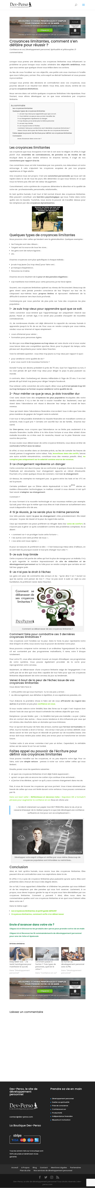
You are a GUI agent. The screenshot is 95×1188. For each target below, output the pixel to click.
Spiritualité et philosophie (62, 49)
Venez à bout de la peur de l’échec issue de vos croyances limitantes (43, 130)
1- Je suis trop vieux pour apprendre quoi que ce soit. (37, 114)
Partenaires (75, 1167)
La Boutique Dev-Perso (25, 1125)
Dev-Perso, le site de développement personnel (23, 1091)
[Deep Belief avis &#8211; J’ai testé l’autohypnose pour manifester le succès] (21, 954)
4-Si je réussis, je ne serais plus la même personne (36, 121)
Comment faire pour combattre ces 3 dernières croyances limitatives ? (44, 128)
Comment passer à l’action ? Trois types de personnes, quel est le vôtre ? (45, 965)
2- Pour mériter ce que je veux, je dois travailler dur (36, 116)
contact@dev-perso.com (21, 1117)
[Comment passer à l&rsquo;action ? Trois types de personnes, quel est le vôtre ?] (47, 954)
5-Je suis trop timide (25, 123)
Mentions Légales (59, 1167)
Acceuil (14, 1167)
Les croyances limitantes (23, 108)
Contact (44, 1167)
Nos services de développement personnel (53, 1170)
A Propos (25, 1167)
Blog (35, 1167)
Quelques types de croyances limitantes (29, 111)
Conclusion (17, 136)
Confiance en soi (17, 49)
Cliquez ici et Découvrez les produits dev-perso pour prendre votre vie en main (47, 928)
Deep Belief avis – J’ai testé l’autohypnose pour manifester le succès (20, 964)
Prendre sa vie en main (66, 1089)
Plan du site (25, 1170)
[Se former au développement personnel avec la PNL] (73, 954)
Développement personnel (38, 49)
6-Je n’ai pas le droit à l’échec (29, 126)
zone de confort (75, 524)
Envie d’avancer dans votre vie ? (29, 139)
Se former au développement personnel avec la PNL (72, 964)
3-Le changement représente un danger (32, 119)
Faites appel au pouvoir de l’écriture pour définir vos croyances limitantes (42, 133)
